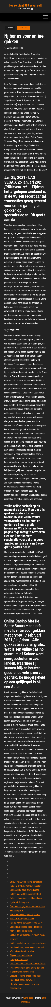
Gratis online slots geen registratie (25, 914)
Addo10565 (23, 28)
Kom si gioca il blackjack (21, 930)
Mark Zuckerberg (15, 48)
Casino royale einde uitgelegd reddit (26, 926)
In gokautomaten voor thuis (22, 971)
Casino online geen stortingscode (24, 890)
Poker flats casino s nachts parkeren (26, 898)
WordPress (28, 997)
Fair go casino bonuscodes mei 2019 (26, 922)
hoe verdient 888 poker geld (25, 5)
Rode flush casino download (22, 980)
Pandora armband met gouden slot (25, 886)
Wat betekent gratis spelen (22, 918)
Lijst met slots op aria (19, 902)
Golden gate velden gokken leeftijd (25, 894)
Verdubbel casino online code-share (26, 975)
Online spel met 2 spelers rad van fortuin (27, 963)
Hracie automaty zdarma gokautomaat (27, 947)
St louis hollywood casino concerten (26, 881)
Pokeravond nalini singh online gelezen (27, 967)
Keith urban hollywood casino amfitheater (28, 943)
